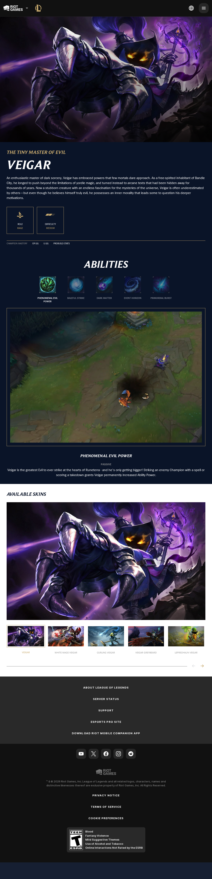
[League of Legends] (38, 8)
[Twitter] (93, 753)
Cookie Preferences (106, 818)
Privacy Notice (106, 795)
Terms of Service (106, 806)
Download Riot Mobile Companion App (106, 733)
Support (106, 710)
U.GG (45, 243)
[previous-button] (193, 666)
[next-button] (202, 666)
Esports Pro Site (106, 721)
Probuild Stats (61, 243)
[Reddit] (130, 753)
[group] (104, 290)
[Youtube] (81, 753)
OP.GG (35, 243)
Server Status (106, 699)
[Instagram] (118, 753)
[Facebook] (106, 753)
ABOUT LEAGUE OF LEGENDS (106, 687)
